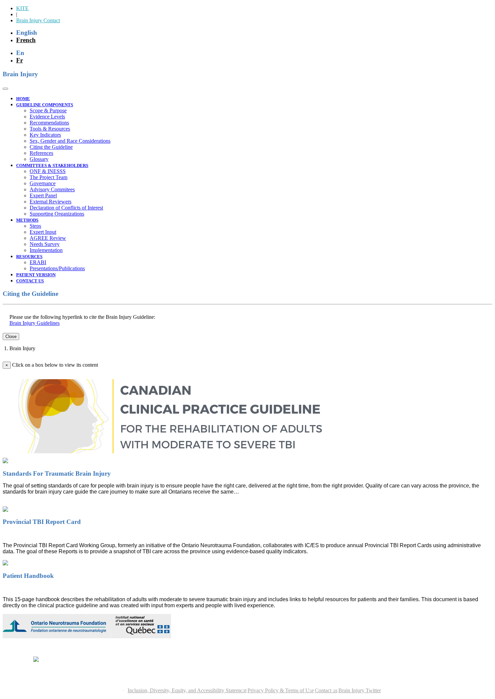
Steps (35, 226)
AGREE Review (48, 238)
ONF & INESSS (48, 171)
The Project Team (48, 177)
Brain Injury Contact (38, 20)
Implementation (46, 250)
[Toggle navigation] (5, 89)
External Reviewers (50, 201)
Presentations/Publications (57, 268)
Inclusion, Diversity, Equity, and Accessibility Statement (187, 690)
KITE (22, 8)
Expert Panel (43, 195)
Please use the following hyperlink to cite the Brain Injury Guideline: (82, 317)
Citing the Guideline (51, 147)
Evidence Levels (47, 116)
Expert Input (43, 232)
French (26, 40)
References (41, 153)
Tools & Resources (50, 129)
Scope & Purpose (48, 110)
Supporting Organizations (57, 214)
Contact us (326, 690)
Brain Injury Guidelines (34, 323)
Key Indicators (45, 135)
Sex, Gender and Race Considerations (70, 141)
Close (10, 336)
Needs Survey (45, 244)
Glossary (39, 159)
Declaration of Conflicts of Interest (66, 208)
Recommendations (49, 122)
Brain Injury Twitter (359, 690)
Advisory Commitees (52, 189)
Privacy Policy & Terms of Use (281, 690)
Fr (19, 60)
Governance (43, 183)
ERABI (38, 262)
